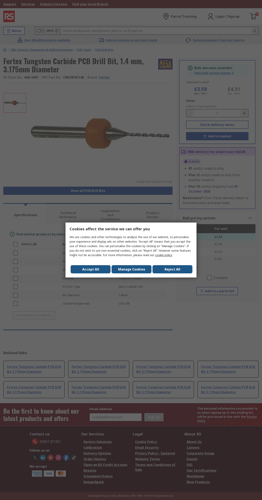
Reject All (172, 269)
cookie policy (163, 255)
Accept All (90, 269)
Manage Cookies (131, 269)
